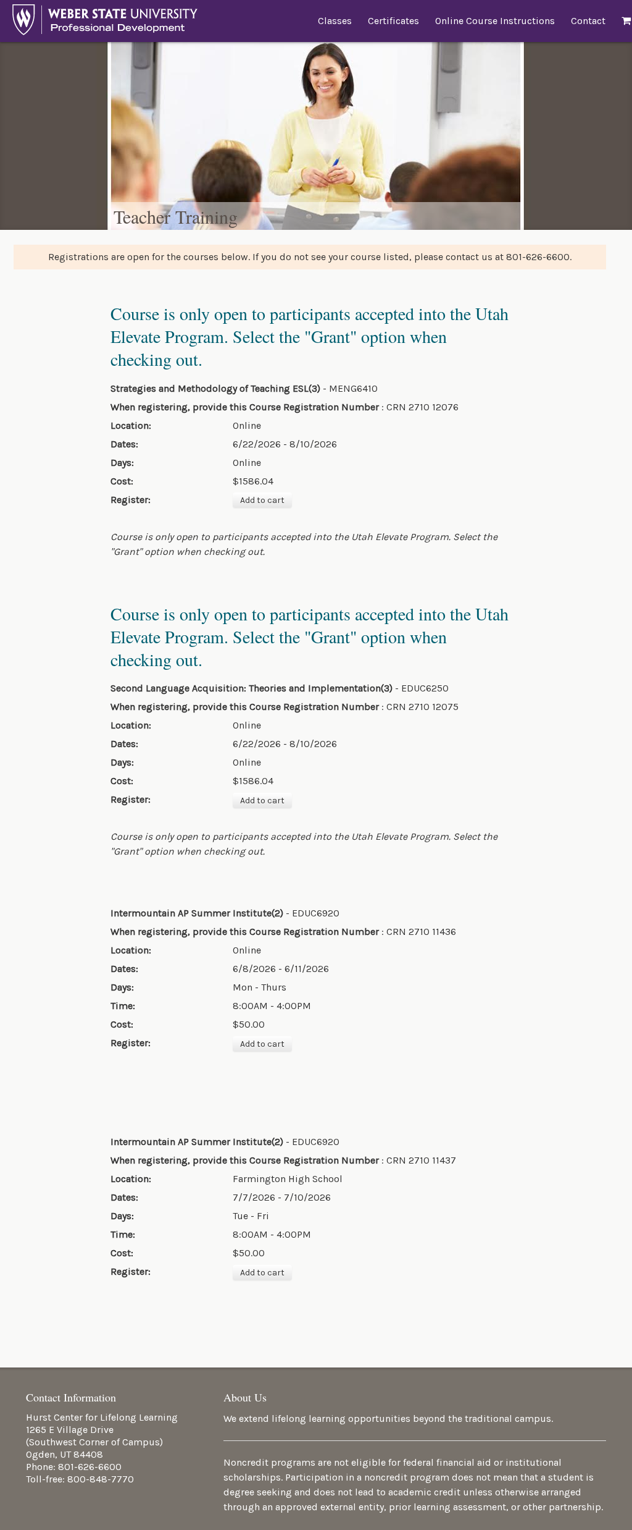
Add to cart (262, 500)
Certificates (393, 21)
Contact (588, 21)
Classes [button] (335, 21)
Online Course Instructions (495, 21)
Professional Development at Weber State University (105, 22)
